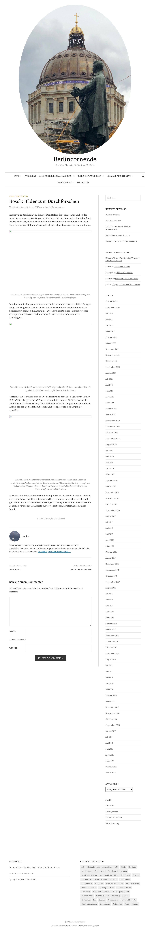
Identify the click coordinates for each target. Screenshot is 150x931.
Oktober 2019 (111, 504)
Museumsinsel (87, 896)
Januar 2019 (110, 558)
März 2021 (109, 403)
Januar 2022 (110, 343)
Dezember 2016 (112, 707)
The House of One (113, 260)
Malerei (61, 518)
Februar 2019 (111, 552)
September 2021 (112, 367)
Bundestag (125, 875)
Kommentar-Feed (113, 817)
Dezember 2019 (112, 492)
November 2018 (112, 570)
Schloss (102, 900)
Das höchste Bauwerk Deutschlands (121, 241)
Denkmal (113, 879)
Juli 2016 (108, 737)
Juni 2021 (109, 385)
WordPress (65, 926)
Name (12, 631)
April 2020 (109, 468)
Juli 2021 (108, 379)
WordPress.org (112, 823)
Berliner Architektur (119, 176)
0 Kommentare (57, 207)
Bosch (54, 518)
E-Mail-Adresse (17, 640)
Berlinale (132, 867)
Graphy (81, 926)
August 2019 (110, 516)
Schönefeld (125, 900)
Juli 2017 (108, 665)
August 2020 (111, 444)
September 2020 (112, 438)
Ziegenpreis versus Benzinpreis (126, 284)
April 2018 (109, 611)
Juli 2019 (109, 522)
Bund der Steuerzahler (117, 871)
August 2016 (110, 731)
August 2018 (110, 588)
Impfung (102, 887)
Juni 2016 (109, 743)
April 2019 (109, 540)
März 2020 (110, 474)
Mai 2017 (109, 677)
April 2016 (109, 755)
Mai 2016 (109, 749)
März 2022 (110, 331)
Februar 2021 (111, 409)
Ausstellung (107, 867)
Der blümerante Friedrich (126, 278)
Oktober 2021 (111, 361)
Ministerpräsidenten (120, 892)
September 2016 (112, 725)
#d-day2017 (15, 569)
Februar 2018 (111, 623)
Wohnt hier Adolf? (124, 272)
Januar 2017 (110, 701)
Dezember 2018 (112, 564)
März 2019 (109, 546)
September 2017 (112, 653)
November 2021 (112, 355)
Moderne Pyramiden (81, 569)
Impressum (83, 182)
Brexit (103, 871)
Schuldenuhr (113, 900)
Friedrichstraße (132, 883)
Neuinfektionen (102, 896)
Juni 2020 (109, 456)
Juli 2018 (108, 594)
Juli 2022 (109, 313)
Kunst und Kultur (18, 196)
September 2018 (112, 582)
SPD (134, 900)
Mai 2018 (109, 605)
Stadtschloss (105, 904)
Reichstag (116, 896)
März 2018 (109, 617)
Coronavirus (86, 879)
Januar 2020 (110, 486)
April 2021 (109, 397)
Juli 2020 (109, 450)
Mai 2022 (109, 319)
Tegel (127, 904)
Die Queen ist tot (113, 221)
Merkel (107, 892)
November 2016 (112, 713)
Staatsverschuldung (89, 904)
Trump (135, 904)
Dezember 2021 (112, 349)
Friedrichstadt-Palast (114, 883)
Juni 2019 (109, 528)
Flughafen (99, 883)
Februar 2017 (111, 695)
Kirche (111, 887)
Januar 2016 (110, 773)
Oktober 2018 (111, 576)
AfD (82, 867)
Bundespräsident (111, 875)
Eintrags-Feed (111, 811)
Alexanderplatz (93, 867)
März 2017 (109, 689)
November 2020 (112, 426)
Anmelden (109, 805)
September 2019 (112, 510)
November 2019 (112, 498)
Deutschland (125, 879)
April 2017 (109, 683)
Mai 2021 (109, 391)
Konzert (120, 887)
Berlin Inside (65, 182)
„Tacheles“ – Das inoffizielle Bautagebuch (48, 176)
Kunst (128, 887)
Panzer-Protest (112, 215)
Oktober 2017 (111, 647)
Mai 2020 (109, 462)
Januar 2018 (110, 629)
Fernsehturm (86, 883)
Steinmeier (117, 904)
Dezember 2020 (112, 420)
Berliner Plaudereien (89, 176)
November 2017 (112, 641)
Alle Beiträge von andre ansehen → (54, 551)
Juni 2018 (109, 600)
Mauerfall (97, 892)
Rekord (125, 896)
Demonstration (100, 879)
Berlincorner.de (75, 159)
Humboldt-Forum (88, 887)
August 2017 (110, 659)
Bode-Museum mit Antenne (117, 235)
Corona (136, 875)
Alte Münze (44, 518)
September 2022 (112, 307)
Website (13, 648)
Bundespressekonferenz (91, 875)
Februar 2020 (111, 480)
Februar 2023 (111, 301)
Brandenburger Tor (89, 871)
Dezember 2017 (112, 635)
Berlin (123, 867)
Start (17, 176)
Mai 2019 (109, 534)
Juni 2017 (109, 671)
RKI (94, 900)
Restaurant (85, 900)
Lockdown (85, 892)
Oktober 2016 (111, 719)
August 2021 (110, 373)
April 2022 (109, 325)
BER (116, 867)
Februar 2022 (111, 337)
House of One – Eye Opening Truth (121, 258)
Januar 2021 (110, 414)
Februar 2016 (111, 767)
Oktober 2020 (111, 432)
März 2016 (109, 761)
